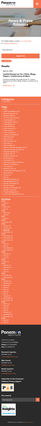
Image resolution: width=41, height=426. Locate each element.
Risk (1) (5, 177)
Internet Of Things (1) (10, 164)
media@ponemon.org (10, 43)
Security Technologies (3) (12, 188)
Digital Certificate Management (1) (15, 147)
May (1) (6, 244)
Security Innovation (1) (11, 183)
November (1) (8, 248)
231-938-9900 (26, 41)
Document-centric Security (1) (13, 149)
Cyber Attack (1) (9, 126)
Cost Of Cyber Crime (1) (11, 118)
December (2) (8, 277)
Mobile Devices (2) (9, 169)
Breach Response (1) (10, 113)
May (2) (6, 308)
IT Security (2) (8, 166)
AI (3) (5, 109)
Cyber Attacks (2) (9, 128)
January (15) (7, 222)
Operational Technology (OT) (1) (14, 171)
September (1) (8, 236)
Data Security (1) (9, 145)
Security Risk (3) (8, 185)
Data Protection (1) (10, 141)
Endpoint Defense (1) (10, 152)
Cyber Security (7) (9, 132)
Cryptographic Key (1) (10, 122)
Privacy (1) (7, 175)
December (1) (8, 232)
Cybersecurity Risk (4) (10, 135)
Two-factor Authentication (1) (13, 194)
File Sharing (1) (8, 158)
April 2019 (6, 61)
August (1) (6, 296)
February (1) (7, 228)
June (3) (6, 322)
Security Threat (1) (9, 190)
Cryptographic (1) (9, 120)
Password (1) (8, 173)
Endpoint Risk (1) (9, 154)
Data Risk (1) (7, 143)
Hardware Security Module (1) (13, 162)
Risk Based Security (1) (11, 179)
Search (19, 56)
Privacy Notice (29, 422)
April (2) (6, 306)
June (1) (6, 203)
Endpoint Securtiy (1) (10, 156)
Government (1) (8, 160)
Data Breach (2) (8, 137)
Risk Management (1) (10, 181)
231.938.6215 (10, 347)
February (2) (7, 267)
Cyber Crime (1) (8, 130)
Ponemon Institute (10, 333)
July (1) (5, 209)
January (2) (7, 281)
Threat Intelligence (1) (10, 192)
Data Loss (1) (8, 139)
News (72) (7, 102)
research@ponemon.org (9, 357)
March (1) (6, 207)
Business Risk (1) (9, 116)
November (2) (8, 238)
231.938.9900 (12, 344)
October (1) (7, 275)
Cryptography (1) (9, 124)
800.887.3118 (6, 354)
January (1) (7, 226)
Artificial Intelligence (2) (11, 111)
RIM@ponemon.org (7, 365)
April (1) (6, 215)
